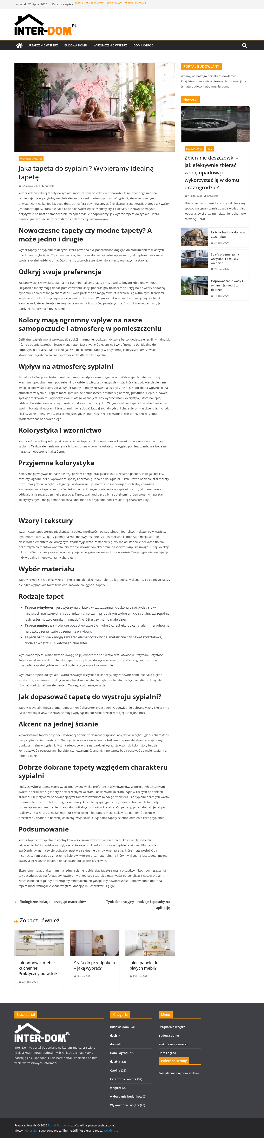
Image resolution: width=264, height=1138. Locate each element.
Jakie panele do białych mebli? (144, 965)
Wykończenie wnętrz (110, 45)
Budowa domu (75, 45)
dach (113, 1035)
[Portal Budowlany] (19, 45)
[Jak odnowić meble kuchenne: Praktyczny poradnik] (39, 933)
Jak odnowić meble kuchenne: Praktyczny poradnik (38, 968)
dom (209, 148)
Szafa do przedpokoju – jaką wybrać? (94, 965)
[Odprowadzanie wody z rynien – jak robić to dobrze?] (194, 288)
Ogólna (115, 1070)
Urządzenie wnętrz (43, 45)
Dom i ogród (143, 45)
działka (115, 1061)
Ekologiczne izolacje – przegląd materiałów (52, 901)
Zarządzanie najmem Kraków (179, 1073)
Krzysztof (50, 186)
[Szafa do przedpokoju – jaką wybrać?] (94, 933)
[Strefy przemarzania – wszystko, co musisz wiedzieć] (194, 262)
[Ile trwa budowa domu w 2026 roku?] (194, 237)
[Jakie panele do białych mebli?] (150, 933)
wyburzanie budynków (126, 1096)
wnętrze (115, 1088)
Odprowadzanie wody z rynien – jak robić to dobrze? (227, 285)
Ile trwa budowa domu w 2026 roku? (228, 234)
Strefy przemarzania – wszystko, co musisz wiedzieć (226, 258)
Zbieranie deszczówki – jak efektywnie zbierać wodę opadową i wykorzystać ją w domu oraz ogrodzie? (110, 6)
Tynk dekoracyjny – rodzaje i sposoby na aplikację (138, 904)
